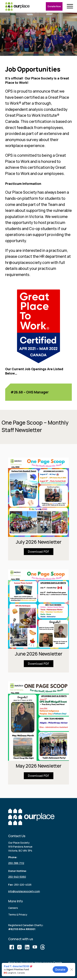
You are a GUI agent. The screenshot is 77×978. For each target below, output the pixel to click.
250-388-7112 (16, 863)
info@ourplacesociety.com (24, 891)
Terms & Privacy (17, 914)
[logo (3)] (17, 6)
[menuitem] (70, 6)
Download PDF (38, 552)
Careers (13, 908)
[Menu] (70, 6)
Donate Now (54, 6)
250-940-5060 (17, 876)
